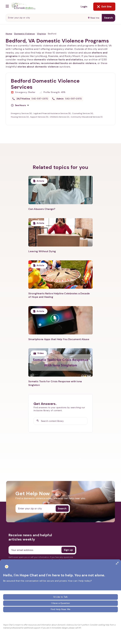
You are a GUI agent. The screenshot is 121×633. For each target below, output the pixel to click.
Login (84, 6)
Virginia (41, 33)
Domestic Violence (24, 33)
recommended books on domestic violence (68, 63)
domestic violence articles (23, 63)
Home (9, 33)
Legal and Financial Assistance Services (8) (52, 113)
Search (108, 17)
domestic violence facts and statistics (58, 59)
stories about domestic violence (38, 66)
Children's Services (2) (60, 117)
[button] (20, 105)
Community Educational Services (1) (86, 117)
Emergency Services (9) (21, 113)
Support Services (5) (39, 117)
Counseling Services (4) (82, 113)
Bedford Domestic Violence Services (45, 84)
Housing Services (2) (20, 117)
